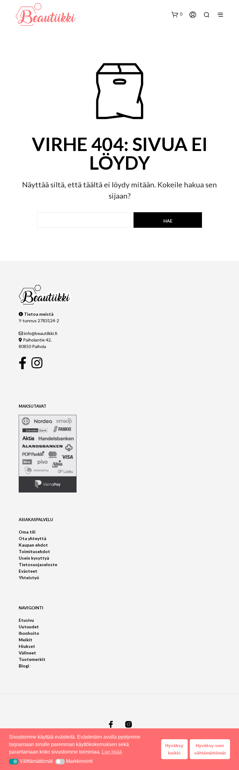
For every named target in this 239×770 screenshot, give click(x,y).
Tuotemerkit (32, 659)
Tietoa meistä (38, 314)
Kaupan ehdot (33, 545)
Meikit (25, 639)
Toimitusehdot (34, 551)
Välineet (27, 652)
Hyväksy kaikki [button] (174, 749)
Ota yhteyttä (32, 538)
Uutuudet (29, 626)
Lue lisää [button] (112, 751)
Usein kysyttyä (34, 558)
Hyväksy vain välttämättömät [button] (210, 749)
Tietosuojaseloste (38, 564)
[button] (176, 14)
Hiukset (27, 646)
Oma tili (27, 531)
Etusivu (26, 620)
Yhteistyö (29, 577)
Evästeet (28, 571)
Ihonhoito (29, 633)
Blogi (24, 665)
